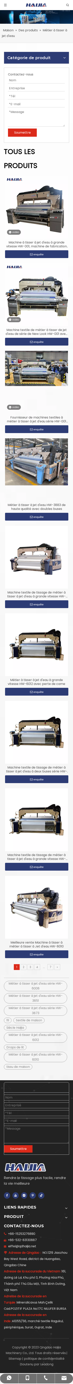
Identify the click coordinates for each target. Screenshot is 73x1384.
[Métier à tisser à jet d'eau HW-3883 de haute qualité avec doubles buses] (36, 461)
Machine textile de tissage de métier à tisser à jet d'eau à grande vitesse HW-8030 (36, 594)
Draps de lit (15, 1047)
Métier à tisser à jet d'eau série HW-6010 (36, 1057)
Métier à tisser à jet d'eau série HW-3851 (36, 998)
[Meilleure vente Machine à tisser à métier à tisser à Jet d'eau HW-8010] (36, 907)
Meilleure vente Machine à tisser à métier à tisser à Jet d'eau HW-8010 (36, 944)
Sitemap (15, 1358)
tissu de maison (18, 1066)
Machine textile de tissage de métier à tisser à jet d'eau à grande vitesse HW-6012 (36, 857)
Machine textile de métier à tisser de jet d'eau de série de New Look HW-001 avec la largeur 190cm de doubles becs (37, 332)
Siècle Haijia (15, 1027)
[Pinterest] (33, 1195)
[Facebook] (7, 1195)
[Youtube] (15, 1195)
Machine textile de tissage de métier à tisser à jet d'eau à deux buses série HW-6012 (36, 769)
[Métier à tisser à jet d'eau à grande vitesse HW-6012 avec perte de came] (36, 644)
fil (7, 1020)
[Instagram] (24, 1195)
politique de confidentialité (44, 1358)
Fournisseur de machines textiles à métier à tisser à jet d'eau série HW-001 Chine (36, 419)
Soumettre (18, 1149)
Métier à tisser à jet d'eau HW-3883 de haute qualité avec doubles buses (37, 507)
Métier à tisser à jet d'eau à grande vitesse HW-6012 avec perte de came (36, 682)
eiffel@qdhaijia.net (22, 1246)
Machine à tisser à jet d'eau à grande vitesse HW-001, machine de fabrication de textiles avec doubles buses (36, 244)
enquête (38, 254)
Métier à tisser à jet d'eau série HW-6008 (36, 986)
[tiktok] (41, 1195)
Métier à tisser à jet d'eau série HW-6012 (36, 1037)
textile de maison (29, 1020)
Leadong (46, 1364)
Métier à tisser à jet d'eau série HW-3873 (36, 1010)
